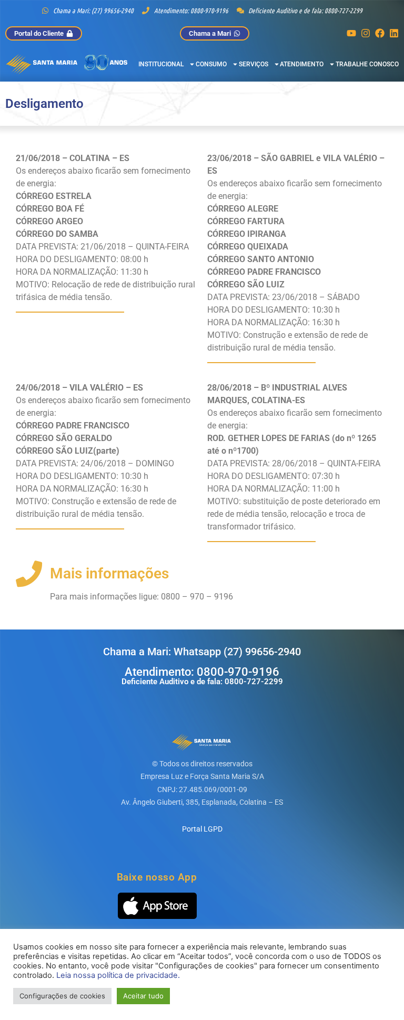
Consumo (211, 64)
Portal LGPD (202, 829)
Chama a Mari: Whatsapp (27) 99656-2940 (202, 651)
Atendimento (302, 64)
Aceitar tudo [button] (143, 996)
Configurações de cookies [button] (62, 996)
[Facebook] (380, 33)
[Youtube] (351, 33)
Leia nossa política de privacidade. (118, 975)
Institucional (161, 64)
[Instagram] (365, 33)
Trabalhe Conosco (367, 64)
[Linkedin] (394, 33)
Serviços (253, 64)
